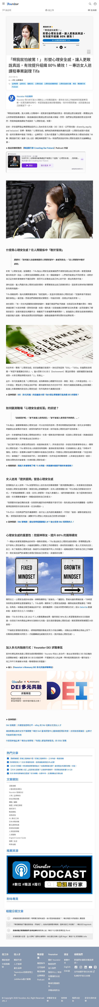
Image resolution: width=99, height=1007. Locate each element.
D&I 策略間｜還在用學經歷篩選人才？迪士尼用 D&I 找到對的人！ (46, 521)
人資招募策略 (14, 831)
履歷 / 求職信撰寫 (15, 805)
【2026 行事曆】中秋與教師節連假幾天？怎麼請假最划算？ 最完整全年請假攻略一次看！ (43, 766)
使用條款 (64, 999)
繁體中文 (67, 961)
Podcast (15, 87)
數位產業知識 (14, 825)
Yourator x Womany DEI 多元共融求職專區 (33, 667)
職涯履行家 (81, 84)
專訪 (74, 84)
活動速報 (12, 786)
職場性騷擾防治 (54, 984)
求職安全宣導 (51, 999)
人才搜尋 (18, 963)
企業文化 (23, 84)
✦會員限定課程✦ (15, 789)
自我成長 (12, 815)
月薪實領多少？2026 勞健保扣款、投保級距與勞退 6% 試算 (32, 762)
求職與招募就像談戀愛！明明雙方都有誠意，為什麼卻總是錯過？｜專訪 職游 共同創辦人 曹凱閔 (49, 918)
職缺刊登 (18, 959)
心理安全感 (38, 84)
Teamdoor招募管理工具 (23, 973)
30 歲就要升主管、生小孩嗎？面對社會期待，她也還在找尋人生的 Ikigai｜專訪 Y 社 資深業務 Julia (50, 936)
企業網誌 (41, 975)
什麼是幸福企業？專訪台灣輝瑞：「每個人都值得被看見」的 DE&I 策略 (36, 740)
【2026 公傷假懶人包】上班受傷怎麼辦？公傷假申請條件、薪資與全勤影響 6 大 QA (41, 769)
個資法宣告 (76, 999)
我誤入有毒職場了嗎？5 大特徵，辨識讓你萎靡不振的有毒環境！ (45, 465)
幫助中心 (52, 972)
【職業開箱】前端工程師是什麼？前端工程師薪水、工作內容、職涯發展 (37, 758)
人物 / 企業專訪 (17, 80)
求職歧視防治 (54, 990)
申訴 (59, 972)
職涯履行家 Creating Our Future (39, 147)
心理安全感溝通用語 (50, 84)
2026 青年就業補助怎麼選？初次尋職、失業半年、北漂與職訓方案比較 (36, 773)
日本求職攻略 (14, 821)
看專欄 (94, 10)
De (81, 607)
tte (86, 607)
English (67, 966)
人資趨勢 (12, 834)
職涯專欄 (41, 971)
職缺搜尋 (6, 959)
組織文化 (30, 84)
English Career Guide (17, 838)
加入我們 (52, 968)
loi (83, 607)
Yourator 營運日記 (16, 792)
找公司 (8, 10)
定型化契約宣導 (90, 999)
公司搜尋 (41, 967)
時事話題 (12, 844)
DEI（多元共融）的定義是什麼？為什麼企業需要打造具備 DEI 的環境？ (48, 394)
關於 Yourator (54, 959)
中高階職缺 (6, 965)
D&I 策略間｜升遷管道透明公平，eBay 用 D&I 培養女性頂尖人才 (33, 725)
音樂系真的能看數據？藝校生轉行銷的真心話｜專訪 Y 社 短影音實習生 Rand (41, 930)
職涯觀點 (12, 812)
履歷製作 (41, 963)
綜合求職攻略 (14, 799)
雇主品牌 (18, 968)
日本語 (67, 970)
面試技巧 (12, 808)
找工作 (51, 10)
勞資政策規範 (14, 828)
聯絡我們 (52, 963)
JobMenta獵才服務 (22, 979)
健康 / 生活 (13, 841)
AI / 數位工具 (14, 818)
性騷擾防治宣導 (54, 977)
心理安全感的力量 (65, 84)
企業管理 (15, 84)
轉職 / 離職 (13, 802)
